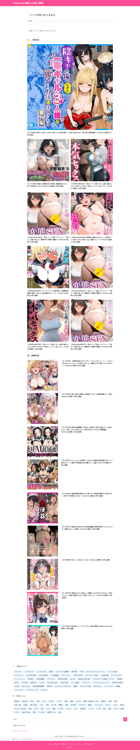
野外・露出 (33, 705)
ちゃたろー (44, 690)
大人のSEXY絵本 (31, 675)
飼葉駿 (118, 686)
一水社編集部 (55, 675)
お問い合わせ (88, 744)
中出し (32, 701)
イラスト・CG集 (119, 708)
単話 (66, 701)
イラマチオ (41, 712)
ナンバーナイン (19, 675)
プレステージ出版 (85, 686)
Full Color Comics (52, 682)
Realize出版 (104, 675)
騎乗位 (61, 705)
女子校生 (73, 705)
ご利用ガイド (64, 744)
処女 (47, 705)
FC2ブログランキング (20, 731)
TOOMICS (31, 679)
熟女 (30, 708)
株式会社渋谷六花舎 (84, 679)
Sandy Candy (64, 682)
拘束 (66, 705)
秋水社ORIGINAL (118, 682)
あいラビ (72, 679)
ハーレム (68, 708)
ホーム (50, 744)
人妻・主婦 (17, 705)
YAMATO (49, 686)
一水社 (82, 671)
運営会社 (56, 744)
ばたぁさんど (26, 686)
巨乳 (38, 701)
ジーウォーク (86, 682)
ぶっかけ (78, 701)
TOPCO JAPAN (78, 675)
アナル (42, 705)
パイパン (91, 708)
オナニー (108, 705)
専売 (110, 701)
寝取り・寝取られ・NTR (91, 701)
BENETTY (33, 682)
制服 (71, 701)
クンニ (48, 708)
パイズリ (59, 701)
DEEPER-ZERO (62, 679)
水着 (59, 712)
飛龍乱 (75, 686)
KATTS (16, 682)
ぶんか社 (17, 686)
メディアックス (108, 686)
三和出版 (119, 679)
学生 (104, 708)
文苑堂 (51, 671)
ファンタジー (99, 705)
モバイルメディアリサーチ (63, 686)
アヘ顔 (98, 708)
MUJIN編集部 (40, 679)
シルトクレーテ (19, 690)
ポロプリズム (97, 686)
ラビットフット (66, 675)
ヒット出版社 (75, 682)
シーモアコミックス (32, 690)
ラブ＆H (60, 708)
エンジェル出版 (112, 671)
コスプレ (17, 712)
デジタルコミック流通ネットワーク (103, 679)
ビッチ (76, 708)
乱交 (42, 708)
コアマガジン (51, 679)
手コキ (36, 708)
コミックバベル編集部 (62, 671)
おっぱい (51, 701)
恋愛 (34, 712)
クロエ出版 (24, 682)
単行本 (26, 705)
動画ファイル (52, 712)
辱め (115, 701)
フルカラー (82, 705)
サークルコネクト (116, 675)
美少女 (122, 705)
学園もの (103, 701)
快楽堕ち (83, 708)
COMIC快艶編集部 (38, 686)
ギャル (115, 705)
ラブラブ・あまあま (20, 708)
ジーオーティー (29, 671)
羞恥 (54, 708)
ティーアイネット (19, 679)
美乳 (109, 708)
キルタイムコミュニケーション (95, 671)
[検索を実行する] (125, 719)
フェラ (44, 701)
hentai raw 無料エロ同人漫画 (28, 3)
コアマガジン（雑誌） (92, 675)
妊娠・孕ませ (26, 712)
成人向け (25, 701)
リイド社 (41, 682)
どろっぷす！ (18, 671)
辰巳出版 (74, 671)
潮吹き (90, 705)
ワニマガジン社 (41, 671)
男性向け (17, 701)
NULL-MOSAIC (43, 675)
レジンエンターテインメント (101, 682)
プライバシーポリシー (76, 744)
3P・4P (54, 705)
